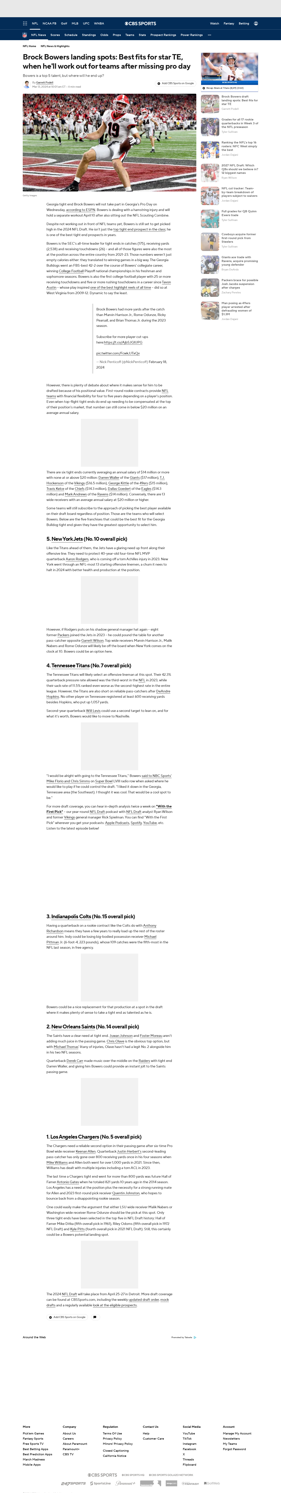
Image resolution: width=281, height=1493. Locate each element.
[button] (209, 35)
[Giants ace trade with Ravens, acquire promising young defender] (210, 265)
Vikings (79, 467)
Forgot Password (234, 1449)
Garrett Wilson (92, 624)
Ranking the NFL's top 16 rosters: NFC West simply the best (239, 146)
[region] (229, 69)
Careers (68, 1439)
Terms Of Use (112, 1433)
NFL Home (29, 46)
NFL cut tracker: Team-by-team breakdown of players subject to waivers (239, 192)
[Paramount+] (125, 1482)
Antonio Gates (68, 1165)
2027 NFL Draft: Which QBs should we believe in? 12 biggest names (240, 169)
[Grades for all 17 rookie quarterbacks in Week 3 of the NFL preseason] (210, 127)
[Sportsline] (100, 1483)
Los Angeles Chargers (74, 1120)
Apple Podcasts (117, 806)
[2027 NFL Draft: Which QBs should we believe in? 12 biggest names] (210, 173)
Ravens (102, 477)
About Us (69, 1433)
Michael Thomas (66, 1030)
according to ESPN (80, 210)
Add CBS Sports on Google (178, 83)
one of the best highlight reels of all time (120, 287)
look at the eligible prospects (115, 1288)
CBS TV (68, 1454)
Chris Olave (115, 1025)
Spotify (136, 806)
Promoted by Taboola (181, 1321)
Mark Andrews (76, 477)
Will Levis (93, 694)
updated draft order (144, 1283)
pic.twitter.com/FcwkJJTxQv (77, 342)
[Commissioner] (150, 1482)
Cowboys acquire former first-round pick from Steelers (239, 237)
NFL (142, 664)
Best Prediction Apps (37, 1454)
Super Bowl (104, 765)
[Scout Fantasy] (190, 1483)
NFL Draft (97, 795)
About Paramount (75, 1444)
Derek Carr (75, 1044)
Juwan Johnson (121, 1019)
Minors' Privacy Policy (118, 1444)
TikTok (187, 1439)
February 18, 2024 (121, 351)
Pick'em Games (33, 1433)
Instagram (190, 1444)
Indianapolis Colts (71, 899)
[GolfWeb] (212, 1483)
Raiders (144, 1044)
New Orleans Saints (73, 1010)
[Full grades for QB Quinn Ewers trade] (210, 219)
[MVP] (171, 1482)
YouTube (150, 806)
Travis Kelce (55, 472)
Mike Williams (57, 1146)
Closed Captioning (116, 1451)
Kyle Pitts (77, 1213)
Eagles (146, 472)
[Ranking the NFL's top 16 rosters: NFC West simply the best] (210, 150)
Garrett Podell (44, 82)
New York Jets (67, 522)
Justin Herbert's (129, 1135)
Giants (135, 461)
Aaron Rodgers (77, 542)
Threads (188, 1459)
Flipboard (189, 1465)
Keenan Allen (86, 1135)
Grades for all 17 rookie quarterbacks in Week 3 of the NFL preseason (240, 123)
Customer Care (153, 1439)
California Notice (114, 1456)
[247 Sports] (73, 1483)
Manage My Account (237, 1433)
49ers (144, 467)
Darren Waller (108, 461)
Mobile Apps (32, 1465)
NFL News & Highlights (55, 46)
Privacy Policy (112, 1439)
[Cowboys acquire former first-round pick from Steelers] (210, 242)
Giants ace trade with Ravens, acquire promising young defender (240, 260)
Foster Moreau (151, 1019)
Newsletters (231, 1439)
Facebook (189, 1449)
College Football (71, 271)
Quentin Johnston (126, 1176)
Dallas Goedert (119, 472)
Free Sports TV (33, 1444)
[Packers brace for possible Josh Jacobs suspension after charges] (210, 287)
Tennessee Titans (70, 649)
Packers (63, 618)
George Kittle (118, 467)
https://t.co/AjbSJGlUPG (134, 331)
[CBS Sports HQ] (133, 1475)
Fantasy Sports (33, 1439)
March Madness (34, 1459)
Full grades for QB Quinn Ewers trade (239, 213)
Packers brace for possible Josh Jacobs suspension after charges (240, 283)
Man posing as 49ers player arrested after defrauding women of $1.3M (237, 308)
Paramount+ (71, 1449)
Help (146, 1433)
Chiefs (79, 472)
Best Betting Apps (35, 1449)
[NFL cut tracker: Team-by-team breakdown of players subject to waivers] (210, 196)
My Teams (230, 1444)
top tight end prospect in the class (139, 229)
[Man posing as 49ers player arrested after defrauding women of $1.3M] (210, 310)
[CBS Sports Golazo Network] (171, 1475)
